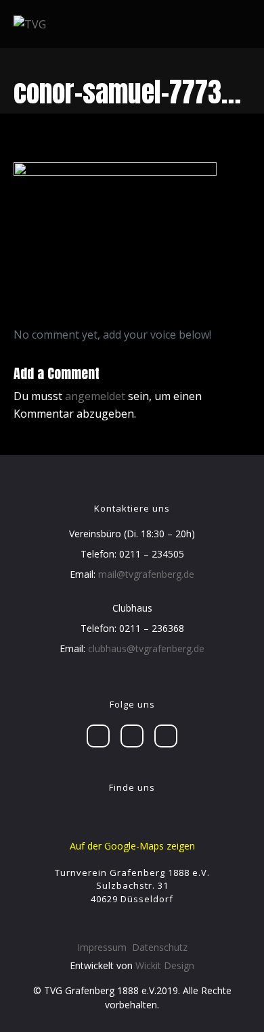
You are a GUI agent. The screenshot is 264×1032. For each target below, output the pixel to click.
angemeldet (95, 396)
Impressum (102, 947)
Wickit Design (164, 965)
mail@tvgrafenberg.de (146, 574)
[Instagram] (165, 735)
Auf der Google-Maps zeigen (132, 845)
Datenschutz (160, 947)
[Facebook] (98, 735)
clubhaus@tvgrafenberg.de (146, 648)
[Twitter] (132, 735)
